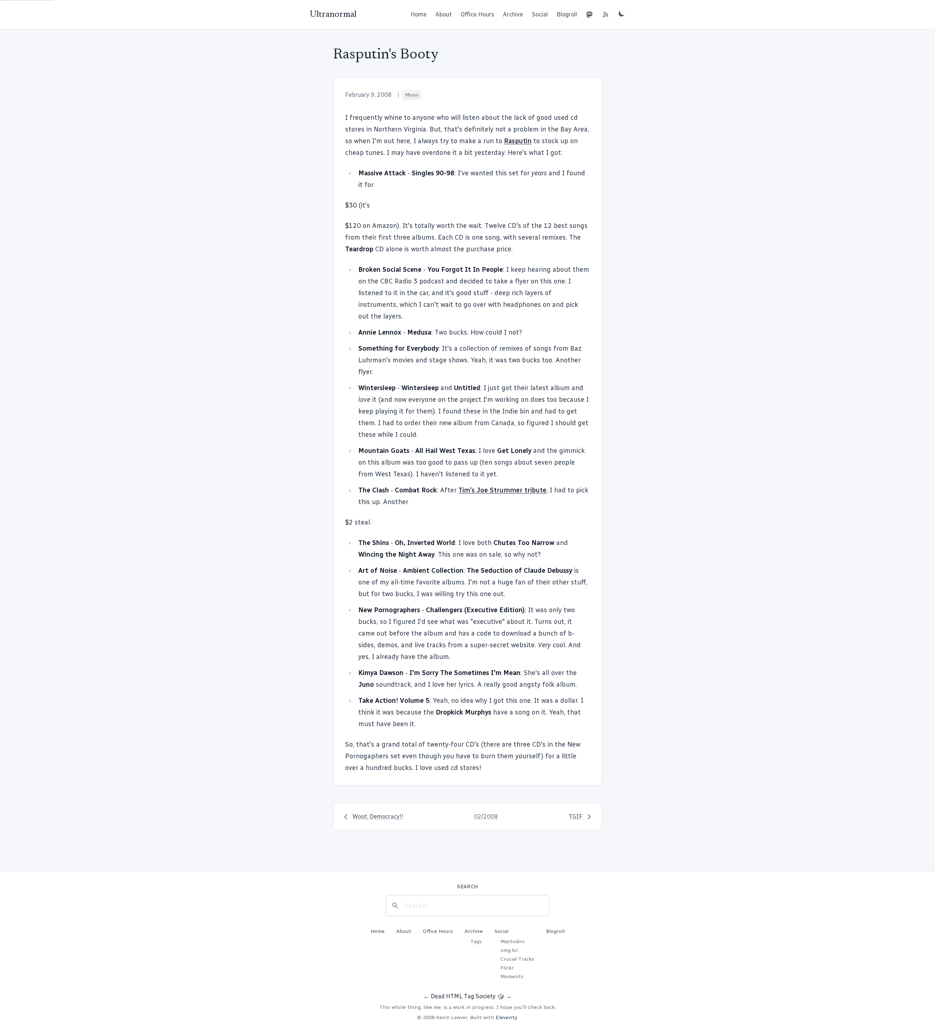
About (443, 14)
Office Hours (477, 14)
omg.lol (509, 950)
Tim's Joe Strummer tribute (502, 490)
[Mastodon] (589, 14)
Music (412, 95)
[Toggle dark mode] (621, 13)
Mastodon (512, 941)
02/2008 (486, 816)
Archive (513, 14)
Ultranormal (333, 14)
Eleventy (506, 1017)
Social (540, 14)
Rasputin (517, 141)
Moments (511, 976)
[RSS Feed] (605, 14)
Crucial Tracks (517, 959)
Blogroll (567, 14)
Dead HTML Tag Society (463, 996)
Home (419, 14)
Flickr (507, 968)
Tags (476, 941)
